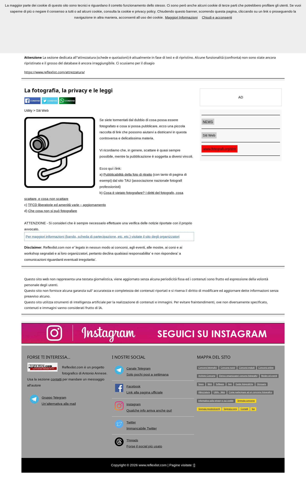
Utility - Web (219, 392)
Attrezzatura (204, 392)
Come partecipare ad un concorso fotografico (250, 392)
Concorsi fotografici (207, 367)
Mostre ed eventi (269, 376)
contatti (56, 379)
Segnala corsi (230, 409)
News (201, 384)
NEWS (208, 122)
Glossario (261, 384)
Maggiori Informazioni (181, 17)
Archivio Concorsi (206, 376)
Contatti (244, 409)
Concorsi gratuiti (247, 367)
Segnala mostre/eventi (209, 409)
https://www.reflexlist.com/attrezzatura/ (54, 72)
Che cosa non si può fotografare (52, 211)
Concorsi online (266, 367)
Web (210, 384)
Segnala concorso (246, 400)
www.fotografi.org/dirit (219, 149)
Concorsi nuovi (228, 367)
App (230, 384)
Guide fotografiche (244, 384)
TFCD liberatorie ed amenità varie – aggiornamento (67, 205)
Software (220, 384)
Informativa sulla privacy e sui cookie (216, 400)
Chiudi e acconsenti (217, 17)
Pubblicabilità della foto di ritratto (127, 174)
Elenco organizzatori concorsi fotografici (238, 376)
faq (253, 409)
